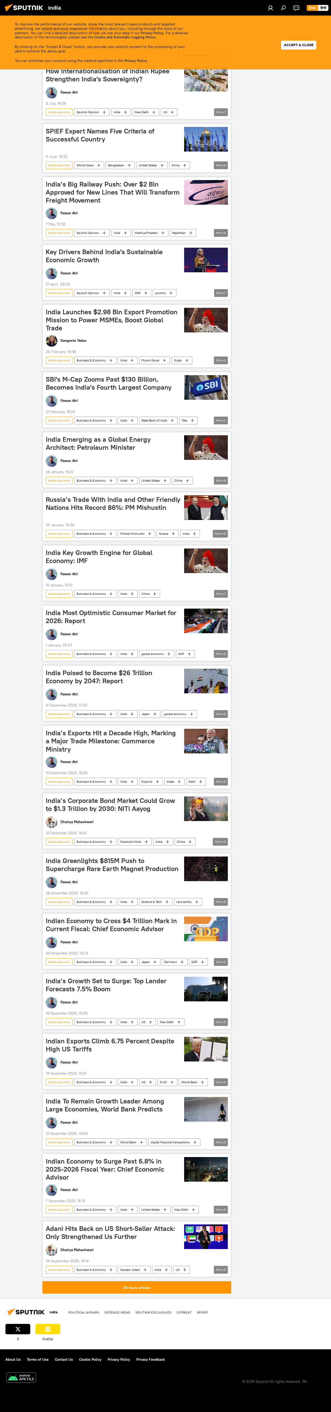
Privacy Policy (152, 33)
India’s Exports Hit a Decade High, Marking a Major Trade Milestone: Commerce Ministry (111, 741)
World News (85, 165)
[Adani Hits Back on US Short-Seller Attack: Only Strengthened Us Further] (206, 1236)
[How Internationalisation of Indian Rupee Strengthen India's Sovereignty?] (206, 79)
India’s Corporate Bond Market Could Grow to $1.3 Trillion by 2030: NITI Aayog (110, 804)
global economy (152, 654)
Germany (170, 962)
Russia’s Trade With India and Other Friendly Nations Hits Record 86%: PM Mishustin (113, 503)
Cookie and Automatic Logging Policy (124, 37)
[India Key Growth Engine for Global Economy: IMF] (206, 560)
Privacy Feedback (150, 1359)
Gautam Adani (130, 1270)
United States (148, 165)
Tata (184, 420)
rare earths (184, 902)
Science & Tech (151, 902)
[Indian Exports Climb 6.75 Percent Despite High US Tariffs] (206, 1049)
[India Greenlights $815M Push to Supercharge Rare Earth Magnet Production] (206, 869)
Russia (163, 534)
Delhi (192, 781)
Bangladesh (116, 165)
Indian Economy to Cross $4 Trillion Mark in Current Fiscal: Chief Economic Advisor (111, 925)
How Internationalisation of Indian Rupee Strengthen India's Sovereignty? (107, 75)
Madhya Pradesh (146, 233)
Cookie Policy (90, 1359)
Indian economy (59, 112)
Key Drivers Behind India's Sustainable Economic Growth (104, 256)
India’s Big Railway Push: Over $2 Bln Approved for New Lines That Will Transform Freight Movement (113, 192)
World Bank (189, 1082)
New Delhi (142, 112)
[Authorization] (270, 8)
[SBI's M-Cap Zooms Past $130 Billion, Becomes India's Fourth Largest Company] (206, 387)
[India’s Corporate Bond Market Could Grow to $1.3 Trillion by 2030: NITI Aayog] (206, 808)
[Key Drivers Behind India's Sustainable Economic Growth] (206, 260)
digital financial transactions (170, 1142)
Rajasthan (179, 233)
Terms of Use (38, 1359)
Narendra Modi (130, 842)
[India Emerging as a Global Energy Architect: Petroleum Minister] (206, 447)
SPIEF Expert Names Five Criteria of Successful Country (100, 135)
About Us (13, 1359)
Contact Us (64, 1359)
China (175, 165)
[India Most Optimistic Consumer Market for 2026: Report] (206, 621)
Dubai (178, 360)
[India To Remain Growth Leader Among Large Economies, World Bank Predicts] (206, 1109)
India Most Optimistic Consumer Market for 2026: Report (111, 617)
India (117, 112)
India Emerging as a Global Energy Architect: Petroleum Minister (98, 443)
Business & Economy (91, 360)
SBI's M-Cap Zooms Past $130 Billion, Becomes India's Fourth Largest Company (109, 383)
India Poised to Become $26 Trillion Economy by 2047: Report (99, 677)
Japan (145, 714)
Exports (146, 781)
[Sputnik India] (25, 12)
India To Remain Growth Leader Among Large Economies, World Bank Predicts (105, 1105)
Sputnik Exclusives (153, 1312)
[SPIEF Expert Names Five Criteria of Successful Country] (206, 139)
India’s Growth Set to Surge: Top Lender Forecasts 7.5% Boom (106, 985)
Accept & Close (298, 45)
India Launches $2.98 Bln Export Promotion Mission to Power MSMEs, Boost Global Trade (111, 320)
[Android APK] (21, 1378)
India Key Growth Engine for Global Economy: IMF (99, 556)
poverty (160, 293)
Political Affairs (83, 1312)
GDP (138, 293)
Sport (202, 1312)
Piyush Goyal (150, 360)
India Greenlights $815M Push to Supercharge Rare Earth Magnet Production (112, 865)
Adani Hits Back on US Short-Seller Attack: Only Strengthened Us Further (110, 1232)
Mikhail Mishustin (132, 534)
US (165, 112)
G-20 (163, 1082)
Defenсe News (117, 1312)
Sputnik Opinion (88, 112)
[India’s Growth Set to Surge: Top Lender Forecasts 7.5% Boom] (206, 989)
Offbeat (184, 1312)
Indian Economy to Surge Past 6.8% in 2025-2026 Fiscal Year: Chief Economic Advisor (105, 1169)
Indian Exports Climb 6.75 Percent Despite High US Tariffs (110, 1045)
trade (170, 781)
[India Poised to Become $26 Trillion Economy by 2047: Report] (206, 681)
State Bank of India (154, 420)
